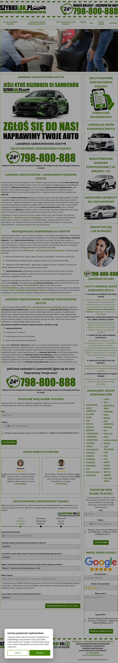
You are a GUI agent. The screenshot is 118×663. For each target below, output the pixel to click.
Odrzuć (18, 653)
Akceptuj (39, 653)
